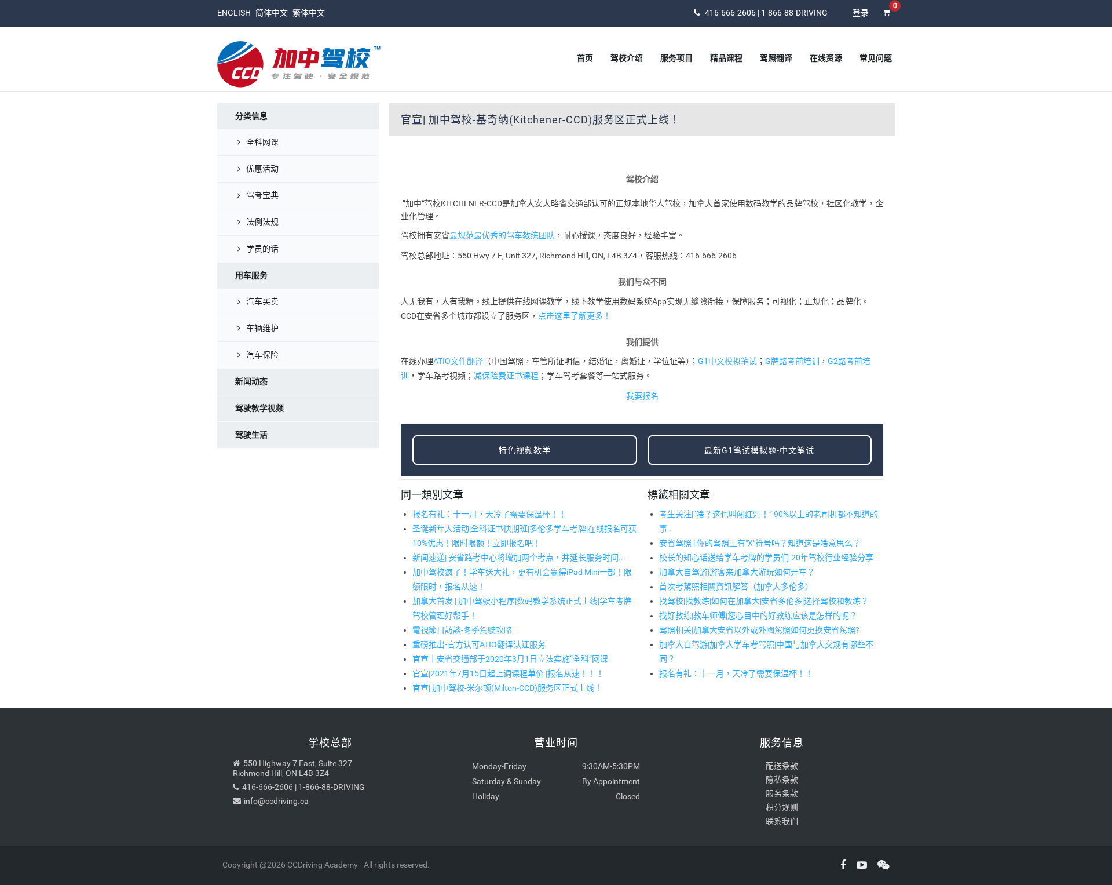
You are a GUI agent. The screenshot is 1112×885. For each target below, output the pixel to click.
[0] (886, 20)
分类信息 (251, 116)
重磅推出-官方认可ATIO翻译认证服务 (479, 644)
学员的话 (262, 248)
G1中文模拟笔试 (727, 361)
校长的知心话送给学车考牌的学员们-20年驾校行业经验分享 (766, 557)
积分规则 (782, 807)
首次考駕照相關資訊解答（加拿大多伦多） (736, 586)
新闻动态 (251, 381)
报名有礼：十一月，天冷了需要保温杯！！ (489, 514)
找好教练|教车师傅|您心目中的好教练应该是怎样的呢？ (758, 615)
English (234, 12)
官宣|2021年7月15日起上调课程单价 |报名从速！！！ (508, 673)
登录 (861, 12)
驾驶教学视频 (259, 408)
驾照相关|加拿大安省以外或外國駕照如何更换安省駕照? (759, 630)
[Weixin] (879, 865)
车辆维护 (262, 328)
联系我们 (782, 821)
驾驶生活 (251, 434)
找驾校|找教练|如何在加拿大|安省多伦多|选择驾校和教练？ (764, 601)
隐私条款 (782, 779)
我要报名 (642, 395)
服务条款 (782, 793)
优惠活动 (262, 168)
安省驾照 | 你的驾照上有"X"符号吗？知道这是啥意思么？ (760, 543)
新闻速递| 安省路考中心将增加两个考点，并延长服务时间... (519, 557)
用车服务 (251, 275)
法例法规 (262, 222)
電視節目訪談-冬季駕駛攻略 (462, 630)
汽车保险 (262, 354)
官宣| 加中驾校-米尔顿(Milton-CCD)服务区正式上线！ (507, 688)
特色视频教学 (525, 450)
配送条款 (782, 765)
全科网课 (262, 142)
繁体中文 (308, 12)
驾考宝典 (262, 195)
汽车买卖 (262, 301)
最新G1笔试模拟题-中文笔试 (759, 450)
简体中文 (271, 12)
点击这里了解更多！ (574, 316)
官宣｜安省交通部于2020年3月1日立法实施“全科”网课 (510, 659)
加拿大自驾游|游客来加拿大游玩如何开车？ (737, 572)
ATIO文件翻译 (458, 361)
